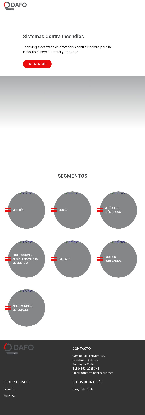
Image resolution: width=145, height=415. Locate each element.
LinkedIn (9, 389)
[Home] (15, 6)
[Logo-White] (19, 348)
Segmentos (37, 64)
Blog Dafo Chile (82, 389)
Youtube (9, 396)
